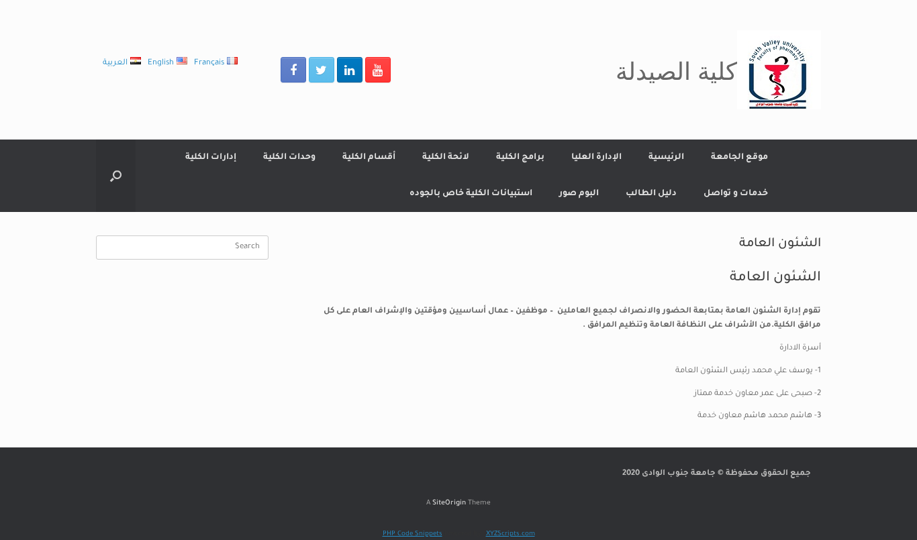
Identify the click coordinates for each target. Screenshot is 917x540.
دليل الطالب (651, 194)
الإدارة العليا (596, 157)
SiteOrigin (449, 503)
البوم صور (579, 194)
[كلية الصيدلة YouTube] (378, 70)
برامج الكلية (520, 157)
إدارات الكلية (210, 157)
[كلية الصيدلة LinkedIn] (350, 70)
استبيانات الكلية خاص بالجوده (470, 194)
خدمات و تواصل (736, 194)
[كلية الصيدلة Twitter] (321, 70)
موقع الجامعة (739, 157)
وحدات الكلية (289, 157)
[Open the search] (116, 176)
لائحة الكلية (445, 157)
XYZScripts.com (510, 534)
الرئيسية (666, 157)
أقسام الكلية (368, 157)
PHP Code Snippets (412, 534)
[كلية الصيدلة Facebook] (293, 70)
